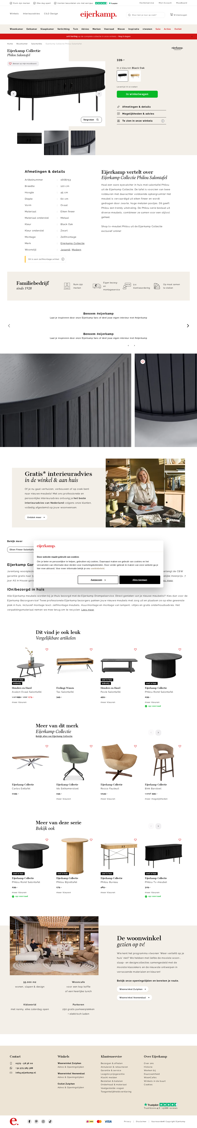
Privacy (127, 1121)
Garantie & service (111, 1070)
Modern (76, 249)
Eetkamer (32, 29)
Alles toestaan (140, 580)
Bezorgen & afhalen (112, 1063)
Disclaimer (141, 1121)
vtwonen (147, 29)
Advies (85, 29)
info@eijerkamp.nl (26, 1073)
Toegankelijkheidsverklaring (116, 1091)
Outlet (178, 29)
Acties (167, 29)
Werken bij (150, 1070)
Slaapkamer (47, 29)
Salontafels (36, 44)
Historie (148, 1067)
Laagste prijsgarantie (113, 1074)
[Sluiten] (192, 36)
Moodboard (181, 3)
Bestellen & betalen (112, 1081)
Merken (97, 29)
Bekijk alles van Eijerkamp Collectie (54, 736)
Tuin (75, 29)
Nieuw (121, 29)
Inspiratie (133, 29)
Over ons (149, 1063)
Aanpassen (96, 580)
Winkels (14, 13)
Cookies (148, 1084)
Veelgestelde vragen (112, 1088)
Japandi (65, 249)
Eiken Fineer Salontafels (23, 549)
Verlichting (63, 29)
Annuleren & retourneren (114, 1067)
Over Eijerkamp (155, 1056)
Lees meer (166, 580)
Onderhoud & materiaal (114, 1084)
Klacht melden (109, 1077)
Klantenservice (147, 3)
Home (10, 44)
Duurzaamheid (152, 1074)
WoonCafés (150, 1077)
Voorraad (109, 29)
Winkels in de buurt (155, 1081)
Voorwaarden (157, 1121)
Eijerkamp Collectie (73, 243)
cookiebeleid (97, 568)
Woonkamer (16, 29)
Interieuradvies (31, 13)
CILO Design (51, 13)
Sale (158, 29)
